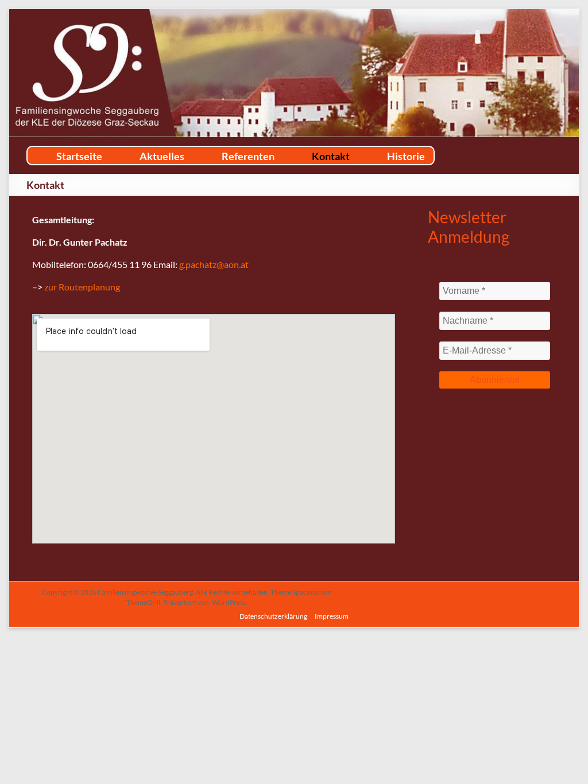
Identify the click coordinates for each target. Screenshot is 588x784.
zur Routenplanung (82, 286)
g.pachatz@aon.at (214, 264)
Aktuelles (162, 156)
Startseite (79, 156)
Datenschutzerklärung (273, 616)
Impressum (332, 616)
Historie (406, 156)
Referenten (248, 156)
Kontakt (331, 156)
